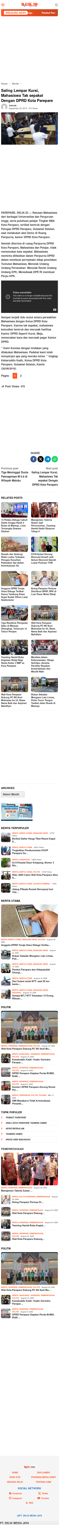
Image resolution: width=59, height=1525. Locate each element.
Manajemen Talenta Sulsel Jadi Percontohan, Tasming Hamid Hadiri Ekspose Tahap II (43, 525)
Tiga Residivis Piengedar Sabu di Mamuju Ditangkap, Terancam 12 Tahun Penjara (14, 627)
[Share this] (33, 459)
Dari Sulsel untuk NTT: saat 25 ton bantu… (30, 982)
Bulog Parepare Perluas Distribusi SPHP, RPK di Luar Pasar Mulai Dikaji (43, 591)
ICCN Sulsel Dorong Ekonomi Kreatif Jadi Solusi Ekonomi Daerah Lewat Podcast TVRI (43, 558)
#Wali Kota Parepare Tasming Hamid (26, 1122)
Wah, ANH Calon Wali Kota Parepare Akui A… (35, 876)
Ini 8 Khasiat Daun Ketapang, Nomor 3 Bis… (33, 864)
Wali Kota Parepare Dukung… (28, 1213)
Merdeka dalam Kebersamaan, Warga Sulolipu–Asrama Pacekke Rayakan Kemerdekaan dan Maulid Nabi (42, 664)
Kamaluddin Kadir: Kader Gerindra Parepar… (31, 1061)
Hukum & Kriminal (41, 883)
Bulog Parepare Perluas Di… (28, 1202)
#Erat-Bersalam (15, 1128)
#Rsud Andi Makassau (18, 1139)
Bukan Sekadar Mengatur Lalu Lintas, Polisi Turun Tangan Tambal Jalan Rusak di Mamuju (43, 700)
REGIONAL (16, 992)
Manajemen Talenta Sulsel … (17, 1190)
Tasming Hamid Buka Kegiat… (28, 1225)
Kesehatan (24, 859)
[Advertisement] (29, 49)
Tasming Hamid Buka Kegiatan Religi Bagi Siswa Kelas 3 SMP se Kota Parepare (12, 661)
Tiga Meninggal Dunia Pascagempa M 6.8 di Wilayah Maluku (14, 474)
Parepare (12, 1046)
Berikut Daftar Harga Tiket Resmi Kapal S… (33, 840)
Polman (42, 1095)
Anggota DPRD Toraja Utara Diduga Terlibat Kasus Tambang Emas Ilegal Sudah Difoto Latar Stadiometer (14, 594)
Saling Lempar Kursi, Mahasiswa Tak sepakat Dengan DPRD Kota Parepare (44, 476)
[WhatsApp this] (55, 459)
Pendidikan (24, 1095)
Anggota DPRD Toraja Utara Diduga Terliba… (26, 945)
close (32, 1466)
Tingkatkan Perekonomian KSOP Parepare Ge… (30, 852)
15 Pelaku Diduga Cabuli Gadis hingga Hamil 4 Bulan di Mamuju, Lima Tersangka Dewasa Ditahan (14, 525)
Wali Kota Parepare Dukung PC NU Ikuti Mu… (26, 1048)
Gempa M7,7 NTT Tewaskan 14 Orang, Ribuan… (33, 997)
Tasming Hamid (14, 1133)
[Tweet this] (40, 459)
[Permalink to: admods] (4, 106)
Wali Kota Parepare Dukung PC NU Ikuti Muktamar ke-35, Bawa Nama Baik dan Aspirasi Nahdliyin (44, 628)
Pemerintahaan (12, 1149)
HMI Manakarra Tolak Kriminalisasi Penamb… (31, 1102)
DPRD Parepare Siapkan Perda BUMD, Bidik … (33, 1074)
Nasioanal (24, 1054)
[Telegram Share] (48, 459)
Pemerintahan (25, 1046)
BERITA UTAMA (25, 833)
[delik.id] (29, 4)
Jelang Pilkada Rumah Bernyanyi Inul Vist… (32, 890)
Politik (36, 872)
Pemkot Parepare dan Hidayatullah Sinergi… (31, 971)
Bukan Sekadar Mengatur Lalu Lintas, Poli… (32, 957)
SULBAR (41, 939)
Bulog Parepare (27, 1196)
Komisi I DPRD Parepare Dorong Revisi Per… (33, 1088)
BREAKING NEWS (40, 833)
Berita (15, 833)
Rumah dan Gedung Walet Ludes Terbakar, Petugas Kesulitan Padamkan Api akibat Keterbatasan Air (13, 559)
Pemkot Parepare (16, 1117)
